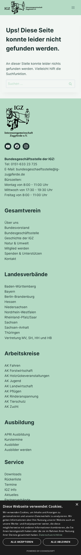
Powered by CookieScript (41, 551)
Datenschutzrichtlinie (50, 534)
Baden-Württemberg (20, 286)
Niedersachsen (16, 307)
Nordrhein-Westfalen (20, 312)
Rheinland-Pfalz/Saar (21, 317)
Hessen (10, 302)
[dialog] (40, 527)
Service (14, 462)
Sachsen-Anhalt (17, 327)
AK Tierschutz (15, 401)
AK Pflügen (13, 391)
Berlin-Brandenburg (19, 297)
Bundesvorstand (17, 228)
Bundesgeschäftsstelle (22, 233)
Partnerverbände (17, 500)
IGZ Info (10, 490)
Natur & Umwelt (17, 243)
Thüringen (12, 332)
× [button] (76, 504)
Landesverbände (26, 274)
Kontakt (10, 259)
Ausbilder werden (18, 450)
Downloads (13, 474)
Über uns (11, 222)
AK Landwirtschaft (19, 386)
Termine (11, 484)
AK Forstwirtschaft (19, 371)
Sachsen (11, 322)
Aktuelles (11, 495)
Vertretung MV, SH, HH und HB (28, 338)
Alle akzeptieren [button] (22, 541)
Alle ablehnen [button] (60, 541)
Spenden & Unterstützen (23, 253)
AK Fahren (12, 365)
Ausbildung (19, 422)
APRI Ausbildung (17, 434)
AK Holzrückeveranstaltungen (27, 376)
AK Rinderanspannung (21, 396)
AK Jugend (13, 381)
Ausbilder (12, 445)
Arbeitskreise (22, 353)
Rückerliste (13, 479)
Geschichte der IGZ (19, 238)
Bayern (10, 291)
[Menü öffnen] (73, 7)
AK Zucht (11, 406)
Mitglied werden (17, 248)
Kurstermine (14, 439)
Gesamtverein (22, 210)
